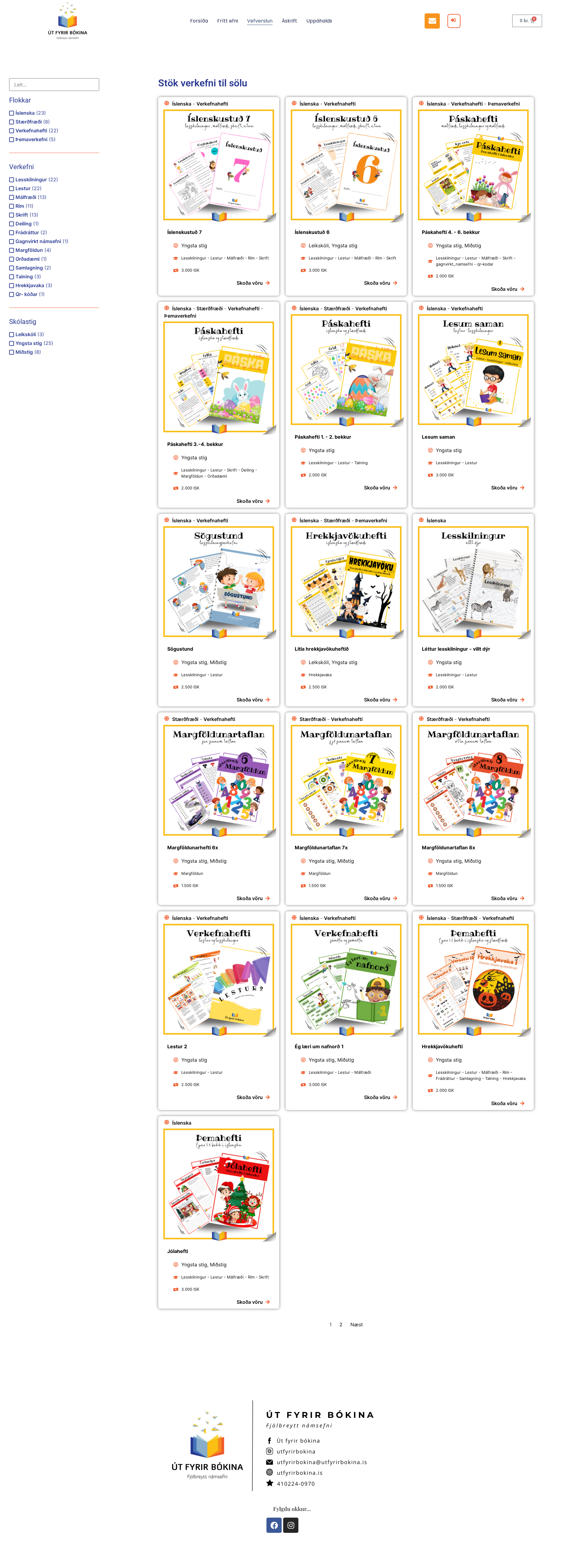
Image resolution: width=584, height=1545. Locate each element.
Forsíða (199, 20)
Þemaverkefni (504, 104)
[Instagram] (290, 1525)
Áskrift (289, 20)
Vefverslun (260, 20)
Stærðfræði (209, 308)
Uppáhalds (319, 20)
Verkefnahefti (212, 104)
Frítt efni (227, 20)
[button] (432, 21)
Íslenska (181, 104)
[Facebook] (274, 1525)
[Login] (454, 21)
